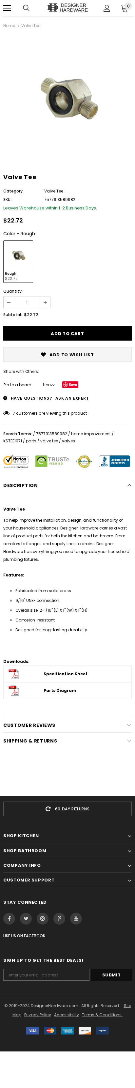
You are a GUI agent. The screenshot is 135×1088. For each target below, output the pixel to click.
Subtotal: (12, 314)
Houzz (49, 385)
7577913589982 (51, 434)
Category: (13, 191)
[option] (67, 98)
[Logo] (67, 7)
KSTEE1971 (12, 441)
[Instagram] (42, 919)
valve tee (49, 441)
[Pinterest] (59, 919)
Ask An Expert (72, 398)
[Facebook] (9, 919)
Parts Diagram (60, 690)
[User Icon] (107, 8)
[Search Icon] (26, 8)
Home (9, 25)
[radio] (18, 261)
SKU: (7, 199)
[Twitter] (26, 919)
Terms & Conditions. (102, 1015)
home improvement (91, 434)
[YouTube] (76, 919)
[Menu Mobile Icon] (7, 8)
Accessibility (66, 1015)
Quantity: (13, 291)
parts (31, 441)
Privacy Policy (37, 1015)
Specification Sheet (65, 674)
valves (68, 441)
